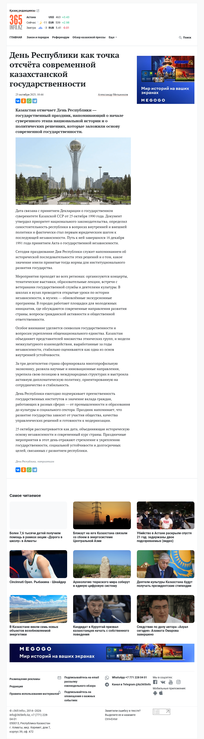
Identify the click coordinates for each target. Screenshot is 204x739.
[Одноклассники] (23, 101)
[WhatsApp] (29, 101)
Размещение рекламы (25, 679)
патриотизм (45, 461)
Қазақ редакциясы (22, 10)
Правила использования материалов (30, 693)
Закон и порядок (38, 37)
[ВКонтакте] (18, 101)
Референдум (60, 37)
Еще (112, 37)
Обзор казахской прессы (89, 37)
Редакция (16, 686)
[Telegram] (34, 101)
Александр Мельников (113, 94)
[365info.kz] (17, 22)
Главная (16, 37)
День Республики (26, 461)
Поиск (186, 37)
